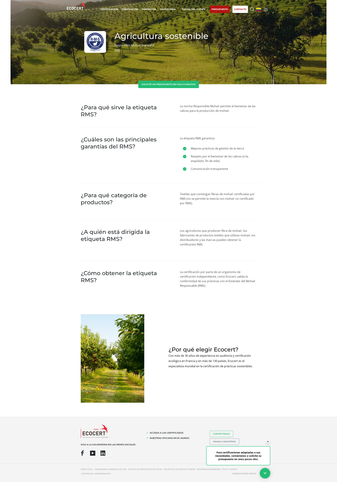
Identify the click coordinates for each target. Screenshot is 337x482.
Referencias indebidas (208, 469)
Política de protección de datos (145, 469)
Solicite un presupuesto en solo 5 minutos (169, 84)
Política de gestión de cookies (179, 469)
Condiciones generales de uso (110, 469)
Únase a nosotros (224, 441)
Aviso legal (87, 469)
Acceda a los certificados (166, 432)
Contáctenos (221, 434)
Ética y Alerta (229, 469)
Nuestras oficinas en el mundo (169, 438)
